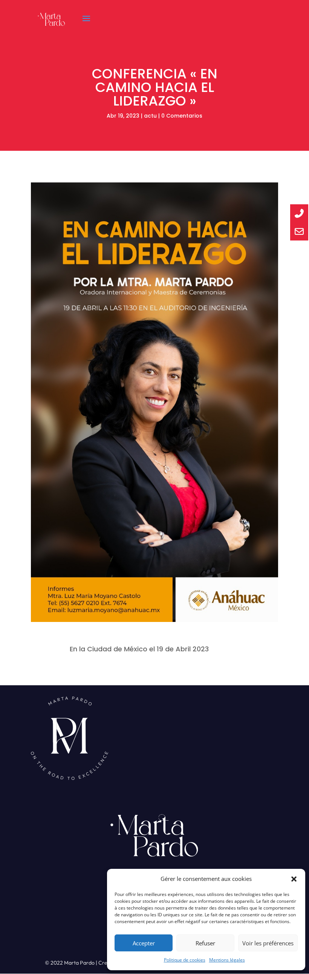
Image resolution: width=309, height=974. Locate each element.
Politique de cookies (184, 960)
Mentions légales (227, 960)
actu (150, 115)
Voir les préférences (268, 943)
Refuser (205, 943)
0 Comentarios (181, 115)
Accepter (144, 943)
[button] (294, 879)
